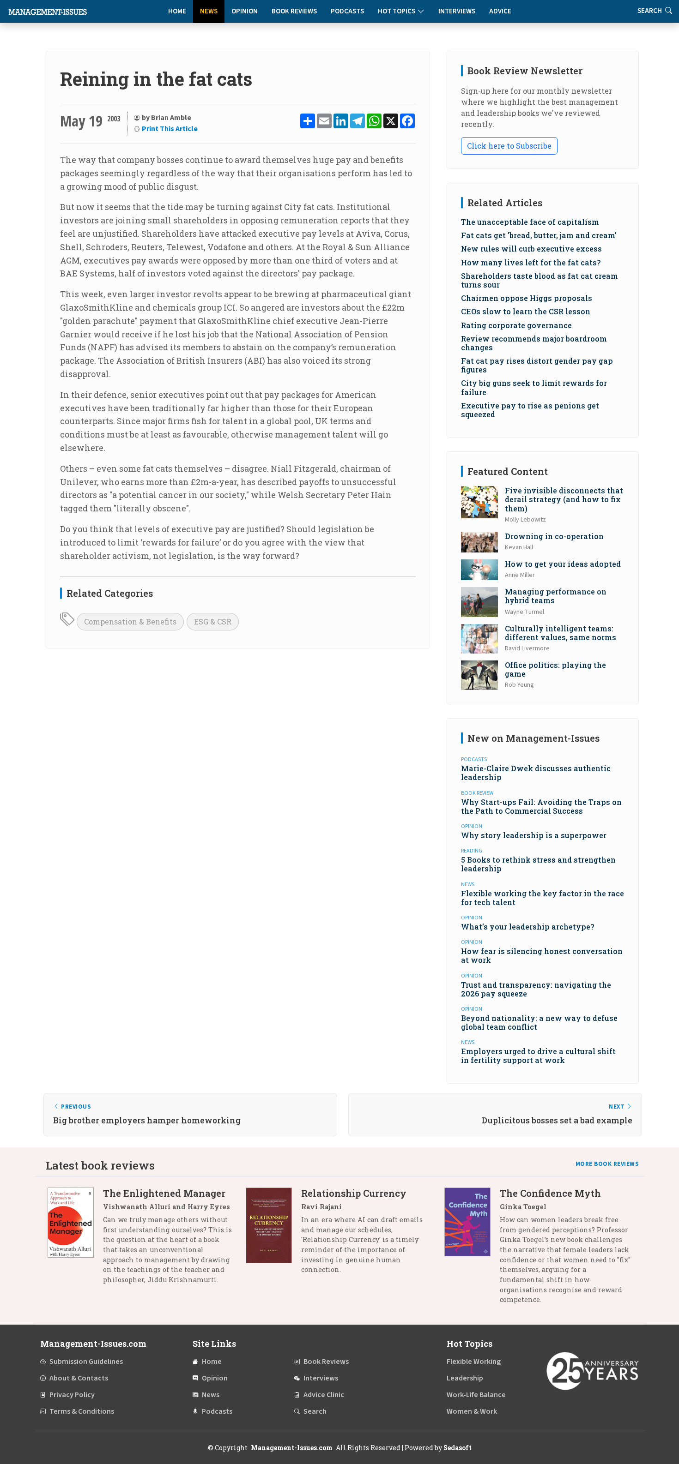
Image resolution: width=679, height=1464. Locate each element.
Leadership (465, 1378)
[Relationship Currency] (273, 1235)
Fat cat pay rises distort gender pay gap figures (537, 365)
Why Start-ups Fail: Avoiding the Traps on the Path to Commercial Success (541, 806)
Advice (500, 11)
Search (315, 1411)
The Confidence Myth (550, 1193)
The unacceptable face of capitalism (530, 222)
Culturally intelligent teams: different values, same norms (560, 633)
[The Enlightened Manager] (75, 1240)
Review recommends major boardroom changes (534, 343)
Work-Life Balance (476, 1394)
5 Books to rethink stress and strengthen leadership (538, 864)
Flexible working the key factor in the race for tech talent (542, 897)
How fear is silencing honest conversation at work (542, 955)
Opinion (244, 11)
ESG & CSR (212, 621)
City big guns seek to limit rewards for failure (534, 387)
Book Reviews (294, 11)
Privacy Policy (72, 1394)
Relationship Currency (353, 1193)
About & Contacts (78, 1378)
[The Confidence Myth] (472, 1250)
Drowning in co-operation (554, 536)
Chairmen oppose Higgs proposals (526, 298)
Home (177, 11)
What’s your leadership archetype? (527, 926)
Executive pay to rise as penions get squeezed (530, 410)
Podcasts (347, 11)
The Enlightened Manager (164, 1193)
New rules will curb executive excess (531, 248)
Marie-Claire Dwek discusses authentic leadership (536, 772)
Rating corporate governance (516, 325)
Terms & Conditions (81, 1411)
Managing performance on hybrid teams (555, 596)
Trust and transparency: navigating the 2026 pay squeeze (536, 989)
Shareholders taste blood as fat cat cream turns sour (539, 280)
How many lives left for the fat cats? (530, 262)
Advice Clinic (323, 1394)
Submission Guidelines (86, 1361)
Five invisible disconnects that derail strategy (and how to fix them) (564, 499)
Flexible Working (474, 1361)
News (209, 11)
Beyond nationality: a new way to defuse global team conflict (539, 1022)
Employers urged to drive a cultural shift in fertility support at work (538, 1055)
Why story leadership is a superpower (533, 835)
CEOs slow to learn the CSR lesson (525, 311)
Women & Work (472, 1411)
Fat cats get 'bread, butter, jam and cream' (539, 235)
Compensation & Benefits (130, 621)
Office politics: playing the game (555, 669)
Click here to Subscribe (509, 145)
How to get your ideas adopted (563, 564)
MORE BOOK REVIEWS (607, 1164)
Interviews (456, 11)
